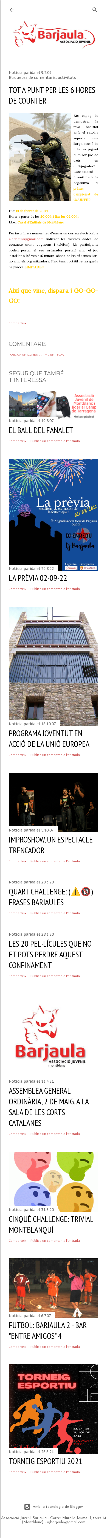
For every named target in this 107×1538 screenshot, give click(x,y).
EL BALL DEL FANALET (41, 430)
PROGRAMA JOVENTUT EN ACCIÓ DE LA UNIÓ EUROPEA (49, 738)
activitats (67, 77)
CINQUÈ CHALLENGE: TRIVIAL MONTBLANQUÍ (51, 1224)
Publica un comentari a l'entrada (36, 354)
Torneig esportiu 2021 (46, 1461)
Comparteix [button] (17, 323)
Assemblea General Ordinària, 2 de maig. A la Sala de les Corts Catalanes (49, 1106)
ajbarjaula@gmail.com (26, 239)
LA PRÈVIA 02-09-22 (38, 577)
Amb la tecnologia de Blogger (58, 1507)
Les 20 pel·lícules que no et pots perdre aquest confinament (50, 954)
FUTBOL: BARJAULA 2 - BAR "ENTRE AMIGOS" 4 (48, 1330)
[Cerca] (95, 8)
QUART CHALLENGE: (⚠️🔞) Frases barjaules (51, 896)
